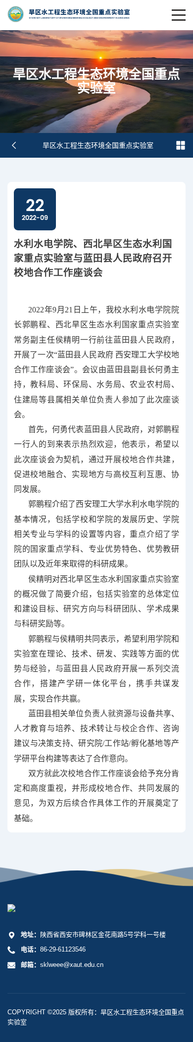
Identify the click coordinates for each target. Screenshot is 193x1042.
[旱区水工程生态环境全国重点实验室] (68, 20)
